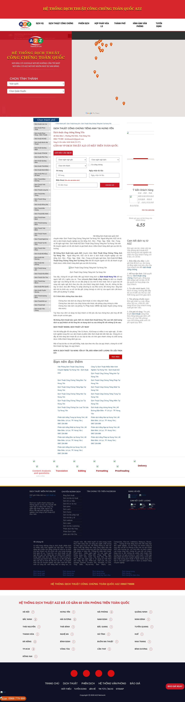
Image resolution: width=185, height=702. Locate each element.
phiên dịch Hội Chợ (70, 534)
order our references (141, 178)
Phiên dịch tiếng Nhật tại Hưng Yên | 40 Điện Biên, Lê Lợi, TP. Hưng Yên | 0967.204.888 (72, 430)
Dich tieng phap (98, 573)
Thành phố (119, 23)
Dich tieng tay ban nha (101, 575)
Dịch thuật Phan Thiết (40, 128)
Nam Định (104, 619)
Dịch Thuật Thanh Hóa (41, 234)
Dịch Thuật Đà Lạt (41, 301)
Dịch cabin (67, 523)
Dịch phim (66, 506)
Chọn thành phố (61, 123)
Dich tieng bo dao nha (131, 575)
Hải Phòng (104, 611)
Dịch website (67, 520)
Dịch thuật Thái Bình (41, 166)
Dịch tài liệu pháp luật (71, 515)
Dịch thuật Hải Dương (39, 258)
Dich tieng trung (128, 571)
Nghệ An (66, 634)
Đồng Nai (29, 656)
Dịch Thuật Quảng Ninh (41, 223)
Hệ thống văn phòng (112, 683)
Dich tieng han (98, 571)
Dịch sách (66, 509)
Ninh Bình (142, 619)
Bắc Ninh (29, 619)
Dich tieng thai (39, 575)
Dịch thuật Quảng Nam (40, 161)
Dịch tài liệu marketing (71, 526)
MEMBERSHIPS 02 (51, 482)
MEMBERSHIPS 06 (114, 482)
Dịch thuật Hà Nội (40, 138)
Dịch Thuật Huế (40, 305)
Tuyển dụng (159, 25)
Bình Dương (143, 649)
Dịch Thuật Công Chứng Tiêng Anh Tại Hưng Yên (96, 123)
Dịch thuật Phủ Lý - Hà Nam (41, 174)
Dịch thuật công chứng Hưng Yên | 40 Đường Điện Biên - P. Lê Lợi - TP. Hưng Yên (105, 410)
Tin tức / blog (105, 688)
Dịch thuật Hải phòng (39, 263)
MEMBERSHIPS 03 (62, 482)
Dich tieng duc (68, 573)
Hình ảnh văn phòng (140, 25)
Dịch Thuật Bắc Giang (40, 209)
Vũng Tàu (67, 649)
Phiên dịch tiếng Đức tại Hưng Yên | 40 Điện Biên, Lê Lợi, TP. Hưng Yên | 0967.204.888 (72, 440)
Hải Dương (67, 619)
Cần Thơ (103, 649)
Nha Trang (142, 641)
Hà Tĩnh (103, 634)
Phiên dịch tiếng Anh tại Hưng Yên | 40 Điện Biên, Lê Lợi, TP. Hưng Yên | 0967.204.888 (72, 450)
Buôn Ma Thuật (107, 641)
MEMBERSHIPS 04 (75, 482)
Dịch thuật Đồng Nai (41, 204)
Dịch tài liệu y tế (69, 517)
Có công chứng (96, 165)
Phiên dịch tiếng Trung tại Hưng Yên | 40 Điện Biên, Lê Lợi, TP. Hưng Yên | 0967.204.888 (72, 420)
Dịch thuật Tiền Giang (40, 309)
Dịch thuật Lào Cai (41, 124)
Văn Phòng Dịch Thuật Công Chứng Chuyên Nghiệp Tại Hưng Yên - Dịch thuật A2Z (73, 370)
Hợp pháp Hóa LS (102, 25)
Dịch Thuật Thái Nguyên (40, 185)
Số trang (59, 171)
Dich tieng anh (39, 571)
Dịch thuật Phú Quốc (42, 286)
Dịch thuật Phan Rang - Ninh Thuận (41, 134)
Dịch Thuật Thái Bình (40, 229)
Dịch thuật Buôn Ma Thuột (41, 143)
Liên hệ (92, 688)
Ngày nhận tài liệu (96, 171)
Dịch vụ (40, 23)
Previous (14, 590)
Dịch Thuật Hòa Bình (41, 273)
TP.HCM (28, 649)
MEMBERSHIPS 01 (39, 482)
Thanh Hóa (30, 634)
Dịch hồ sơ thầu (69, 501)
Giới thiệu (66, 688)
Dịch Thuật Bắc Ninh (41, 213)
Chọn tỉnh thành (24, 78)
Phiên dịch (83, 23)
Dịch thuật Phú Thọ (41, 157)
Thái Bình (66, 626)
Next (171, 590)
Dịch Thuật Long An (41, 190)
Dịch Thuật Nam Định (40, 218)
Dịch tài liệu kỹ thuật (70, 498)
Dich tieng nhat (69, 571)
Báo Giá (135, 683)
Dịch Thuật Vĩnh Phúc (40, 249)
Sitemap (120, 688)
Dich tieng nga (39, 573)
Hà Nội (28, 611)
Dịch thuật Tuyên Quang (40, 291)
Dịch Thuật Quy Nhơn (40, 282)
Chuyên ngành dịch (71, 492)
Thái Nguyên (31, 626)
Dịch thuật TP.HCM (41, 153)
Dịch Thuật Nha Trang (40, 194)
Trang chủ (52, 683)
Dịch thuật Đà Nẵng (41, 253)
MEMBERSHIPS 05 (92, 482)
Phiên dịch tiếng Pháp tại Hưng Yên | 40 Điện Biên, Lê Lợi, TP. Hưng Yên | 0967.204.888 (105, 440)
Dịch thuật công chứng (61, 23)
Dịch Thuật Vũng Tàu (40, 199)
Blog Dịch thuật (68, 495)
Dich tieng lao (68, 575)
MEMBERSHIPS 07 (139, 482)
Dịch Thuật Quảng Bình (41, 296)
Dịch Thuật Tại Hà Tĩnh (40, 243)
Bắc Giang (104, 626)
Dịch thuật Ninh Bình (42, 170)
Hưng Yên (67, 611)
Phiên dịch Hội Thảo (70, 529)
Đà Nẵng (29, 641)
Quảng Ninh (143, 611)
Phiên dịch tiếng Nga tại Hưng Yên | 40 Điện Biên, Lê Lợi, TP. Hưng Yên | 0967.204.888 (105, 430)
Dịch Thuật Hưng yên (40, 269)
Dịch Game (67, 512)
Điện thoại (67, 180)
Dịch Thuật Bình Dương (40, 180)
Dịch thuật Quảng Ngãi (40, 148)
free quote (139, 167)
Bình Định (67, 641)
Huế (138, 634)
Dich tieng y (126, 573)
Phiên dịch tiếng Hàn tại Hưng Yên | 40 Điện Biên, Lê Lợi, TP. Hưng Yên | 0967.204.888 (105, 420)
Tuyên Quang (143, 626)
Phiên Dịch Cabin (69, 531)
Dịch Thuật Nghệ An (41, 239)
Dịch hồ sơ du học (70, 504)
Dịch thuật (136, 314)
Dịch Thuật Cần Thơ (41, 277)
